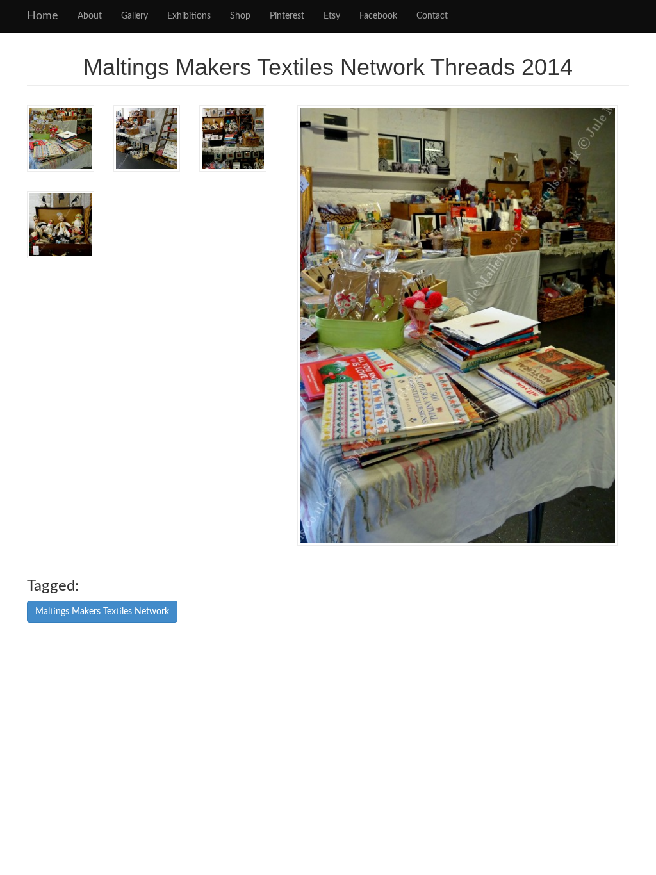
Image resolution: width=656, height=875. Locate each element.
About (90, 16)
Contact (432, 16)
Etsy (332, 16)
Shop (240, 16)
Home (42, 16)
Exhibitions (189, 16)
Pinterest (287, 16)
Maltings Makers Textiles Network (102, 611)
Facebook (378, 16)
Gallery (134, 16)
